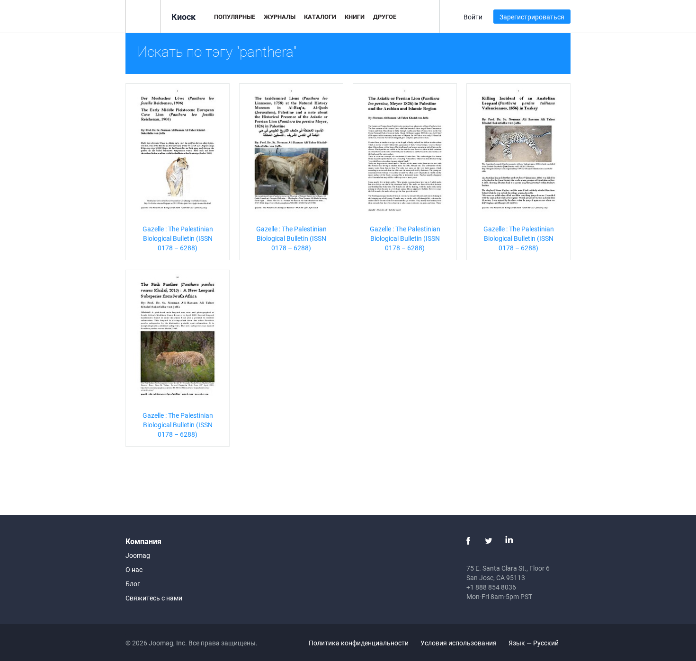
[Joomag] (143, 15)
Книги (355, 16)
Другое (384, 16)
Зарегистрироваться (532, 16)
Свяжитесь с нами (153, 597)
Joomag (137, 555)
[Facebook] (468, 540)
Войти (473, 16)
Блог (132, 583)
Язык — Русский (534, 642)
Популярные (234, 16)
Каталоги (320, 16)
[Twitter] (488, 540)
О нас (134, 569)
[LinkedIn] (509, 540)
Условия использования (458, 642)
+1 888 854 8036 (491, 586)
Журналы (279, 16)
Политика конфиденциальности (359, 642)
